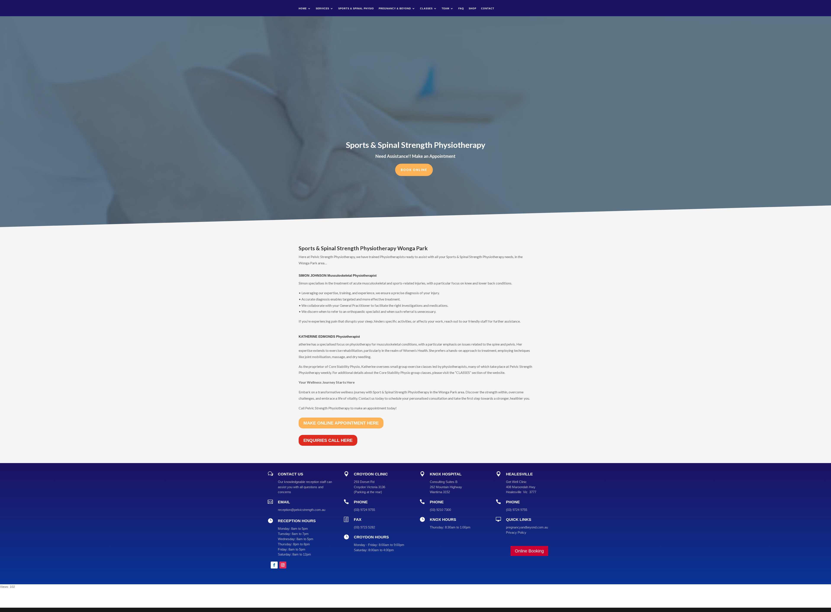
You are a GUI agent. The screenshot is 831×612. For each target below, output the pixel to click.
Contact (487, 8)
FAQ (461, 8)
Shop (472, 8)
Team (445, 8)
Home (303, 8)
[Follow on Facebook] (274, 565)
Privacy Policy (516, 532)
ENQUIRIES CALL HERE (328, 440)
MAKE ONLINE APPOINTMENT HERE (341, 423)
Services (322, 8)
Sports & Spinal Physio (356, 8)
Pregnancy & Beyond (395, 8)
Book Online (414, 170)
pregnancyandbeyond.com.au (527, 527)
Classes (426, 8)
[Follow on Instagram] (282, 565)
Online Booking (529, 551)
